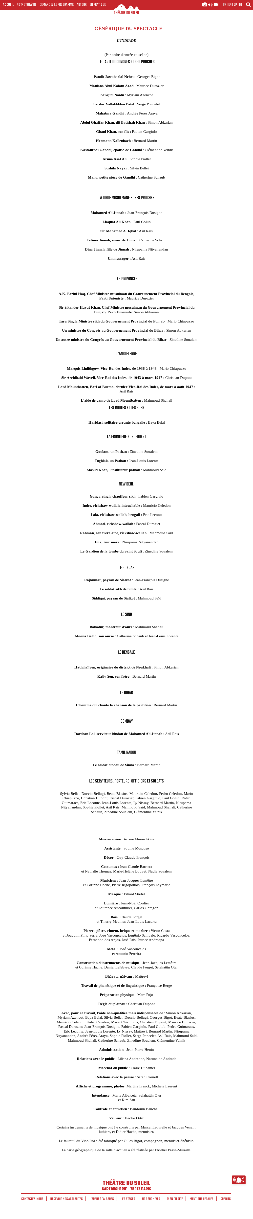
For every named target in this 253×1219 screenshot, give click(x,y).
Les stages (128, 1199)
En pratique (98, 5)
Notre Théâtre (26, 5)
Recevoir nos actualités (66, 1199)
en (230, 5)
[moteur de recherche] (248, 4)
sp (235, 5)
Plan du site (175, 1199)
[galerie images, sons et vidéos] (210, 4)
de (240, 5)
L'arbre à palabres (102, 1199)
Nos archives (151, 1199)
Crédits (225, 1199)
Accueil (8, 5)
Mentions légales (201, 1199)
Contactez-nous (32, 1199)
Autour (82, 5)
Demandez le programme (57, 5)
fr (224, 5)
